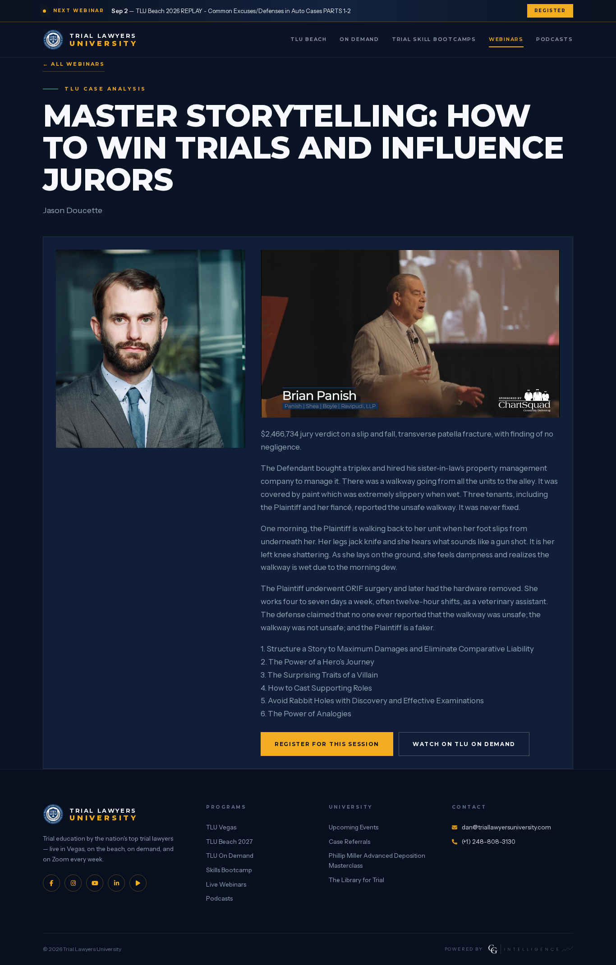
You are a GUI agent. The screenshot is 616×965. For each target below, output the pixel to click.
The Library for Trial (356, 879)
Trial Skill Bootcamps (434, 39)
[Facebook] (51, 883)
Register (550, 11)
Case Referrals (349, 841)
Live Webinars (226, 884)
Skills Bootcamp (229, 870)
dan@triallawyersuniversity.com (506, 827)
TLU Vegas (221, 827)
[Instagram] (73, 883)
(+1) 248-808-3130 (488, 841)
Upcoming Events (353, 827)
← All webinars (74, 64)
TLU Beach (308, 39)
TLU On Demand (229, 855)
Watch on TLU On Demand (464, 744)
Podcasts (554, 39)
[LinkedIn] (116, 883)
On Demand (359, 39)
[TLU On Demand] (138, 883)
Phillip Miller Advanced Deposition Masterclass (377, 860)
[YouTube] (94, 883)
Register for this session (327, 744)
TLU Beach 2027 (229, 841)
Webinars (506, 39)
